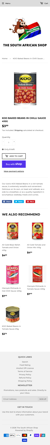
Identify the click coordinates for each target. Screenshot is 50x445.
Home (4, 58)
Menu (7, 3)
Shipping (18, 130)
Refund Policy (25, 378)
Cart (46, 3)
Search (25, 362)
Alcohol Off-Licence (25, 368)
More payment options (14, 171)
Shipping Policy (25, 381)
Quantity (6, 137)
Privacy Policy (25, 374)
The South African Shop (27, 428)
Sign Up (42, 399)
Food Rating (25, 365)
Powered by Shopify (24, 430)
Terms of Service (25, 371)
